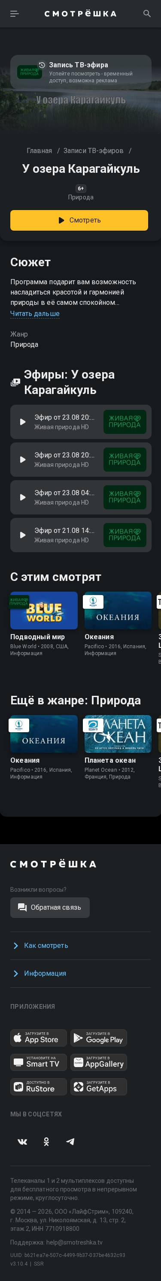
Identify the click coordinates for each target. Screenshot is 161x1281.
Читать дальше (35, 314)
